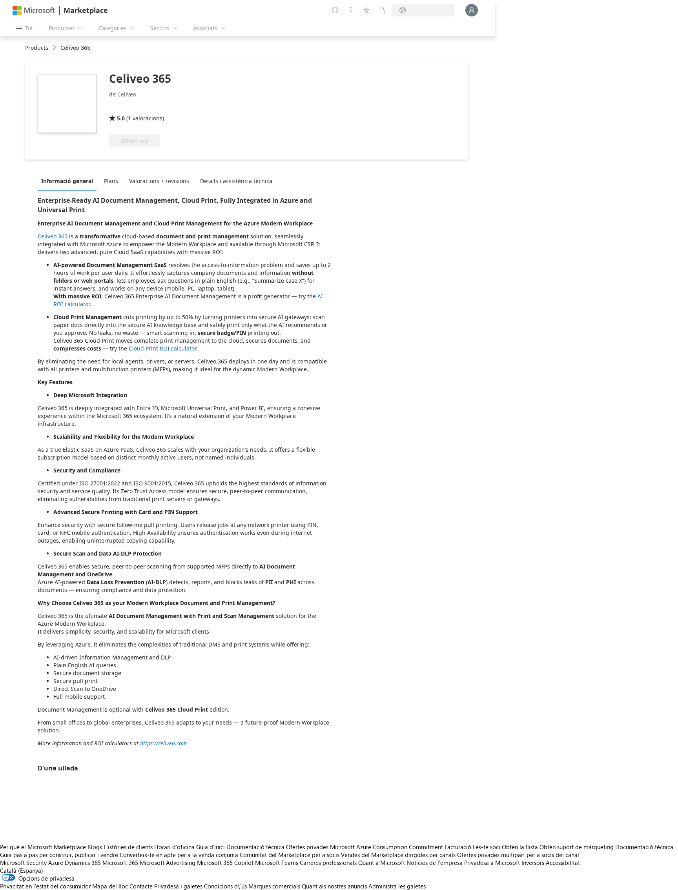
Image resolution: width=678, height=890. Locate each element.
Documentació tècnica (255, 847)
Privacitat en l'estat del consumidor (45, 886)
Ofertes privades (307, 847)
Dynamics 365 (83, 862)
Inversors (532, 862)
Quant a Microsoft (381, 862)
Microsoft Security (23, 862)
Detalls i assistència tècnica (236, 181)
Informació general (67, 181)
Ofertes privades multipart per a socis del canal (518, 855)
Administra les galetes (397, 886)
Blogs (94, 847)
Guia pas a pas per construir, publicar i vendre (59, 855)
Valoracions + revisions (159, 181)
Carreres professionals (328, 862)
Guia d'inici (210, 847)
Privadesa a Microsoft (492, 862)
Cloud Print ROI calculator (163, 348)
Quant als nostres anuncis (334, 886)
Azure (55, 862)
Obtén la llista (520, 847)
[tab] (69, 180)
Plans (111, 181)
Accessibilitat (563, 862)
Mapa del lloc (110, 886)
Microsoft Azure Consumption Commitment (387, 847)
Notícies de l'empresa (434, 862)
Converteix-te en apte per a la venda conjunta (179, 855)
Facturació (458, 847)
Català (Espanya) (21, 870)
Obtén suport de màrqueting (576, 847)
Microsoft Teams (276, 862)
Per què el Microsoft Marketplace (43, 847)
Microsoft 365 (120, 862)
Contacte (141, 886)
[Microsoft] (34, 10)
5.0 (121, 118)
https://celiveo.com (163, 743)
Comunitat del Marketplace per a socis (289, 855)
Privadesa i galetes (178, 886)
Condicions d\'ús (225, 886)
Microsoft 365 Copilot (225, 862)
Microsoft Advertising (167, 862)
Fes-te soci (486, 847)
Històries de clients (128, 847)
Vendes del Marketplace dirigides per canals (398, 855)
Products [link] (36, 47)
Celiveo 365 (52, 236)
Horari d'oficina (174, 847)
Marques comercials (274, 886)
